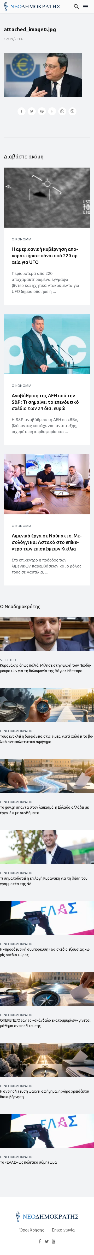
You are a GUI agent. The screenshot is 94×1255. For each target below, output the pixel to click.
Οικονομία (22, 239)
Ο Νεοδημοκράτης (16, 731)
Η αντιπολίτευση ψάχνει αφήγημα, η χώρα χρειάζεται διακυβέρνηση (44, 1094)
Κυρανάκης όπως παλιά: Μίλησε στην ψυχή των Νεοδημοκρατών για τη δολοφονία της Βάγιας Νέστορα (45, 668)
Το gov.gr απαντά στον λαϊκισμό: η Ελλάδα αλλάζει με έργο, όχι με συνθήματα (44, 810)
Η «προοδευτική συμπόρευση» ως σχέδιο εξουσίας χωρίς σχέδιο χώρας (45, 952)
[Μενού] (85, 6)
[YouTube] (53, 1241)
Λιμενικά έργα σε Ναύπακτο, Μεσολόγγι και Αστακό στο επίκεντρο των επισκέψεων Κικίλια (47, 542)
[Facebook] (40, 1241)
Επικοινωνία (63, 1230)
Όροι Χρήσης (32, 1230)
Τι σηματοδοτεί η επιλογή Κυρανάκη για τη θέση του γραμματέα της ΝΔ (43, 881)
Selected (8, 660)
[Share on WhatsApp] (62, 112)
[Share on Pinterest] (42, 112)
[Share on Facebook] (21, 112)
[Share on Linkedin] (52, 112)
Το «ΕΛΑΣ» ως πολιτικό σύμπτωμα (28, 1162)
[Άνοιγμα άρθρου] (47, 198)
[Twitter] (46, 1241)
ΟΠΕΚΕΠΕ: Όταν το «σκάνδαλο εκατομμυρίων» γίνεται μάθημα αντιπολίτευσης (45, 1023)
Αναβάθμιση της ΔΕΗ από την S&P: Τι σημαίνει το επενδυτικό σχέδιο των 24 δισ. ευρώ (45, 402)
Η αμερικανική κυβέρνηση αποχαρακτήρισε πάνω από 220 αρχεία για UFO (45, 255)
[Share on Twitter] (32, 112)
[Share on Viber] (72, 112)
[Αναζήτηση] (76, 6)
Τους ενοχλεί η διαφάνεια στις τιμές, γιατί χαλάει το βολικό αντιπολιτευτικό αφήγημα (46, 739)
